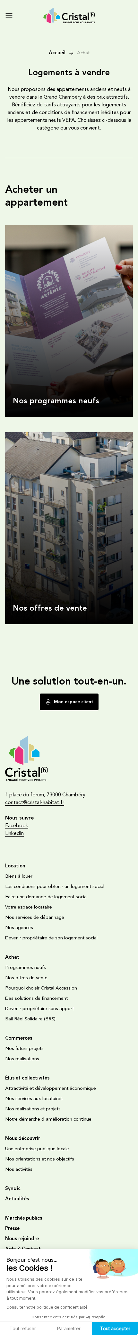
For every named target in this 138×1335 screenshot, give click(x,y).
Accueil (57, 53)
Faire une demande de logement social (46, 897)
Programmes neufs (25, 967)
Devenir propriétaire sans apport (39, 1009)
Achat (83, 53)
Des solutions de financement (36, 998)
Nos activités (18, 1169)
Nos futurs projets (24, 1048)
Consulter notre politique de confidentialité (47, 1307)
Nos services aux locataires (34, 1099)
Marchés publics (23, 1218)
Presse (12, 1228)
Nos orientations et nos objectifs (39, 1159)
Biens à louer (18, 876)
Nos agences (19, 928)
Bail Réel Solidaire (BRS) (30, 1019)
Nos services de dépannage (34, 917)
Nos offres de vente (28, 434)
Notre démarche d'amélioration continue (48, 1119)
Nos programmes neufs (31, 227)
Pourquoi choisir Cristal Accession (41, 988)
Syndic (13, 1189)
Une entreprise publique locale (37, 1149)
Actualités (17, 1199)
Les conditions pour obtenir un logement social (54, 886)
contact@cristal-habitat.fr (34, 802)
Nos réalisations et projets (33, 1109)
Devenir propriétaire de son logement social (51, 938)
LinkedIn (14, 833)
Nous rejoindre (22, 1239)
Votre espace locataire (28, 907)
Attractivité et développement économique (50, 1088)
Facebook (16, 826)
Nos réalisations (22, 1059)
